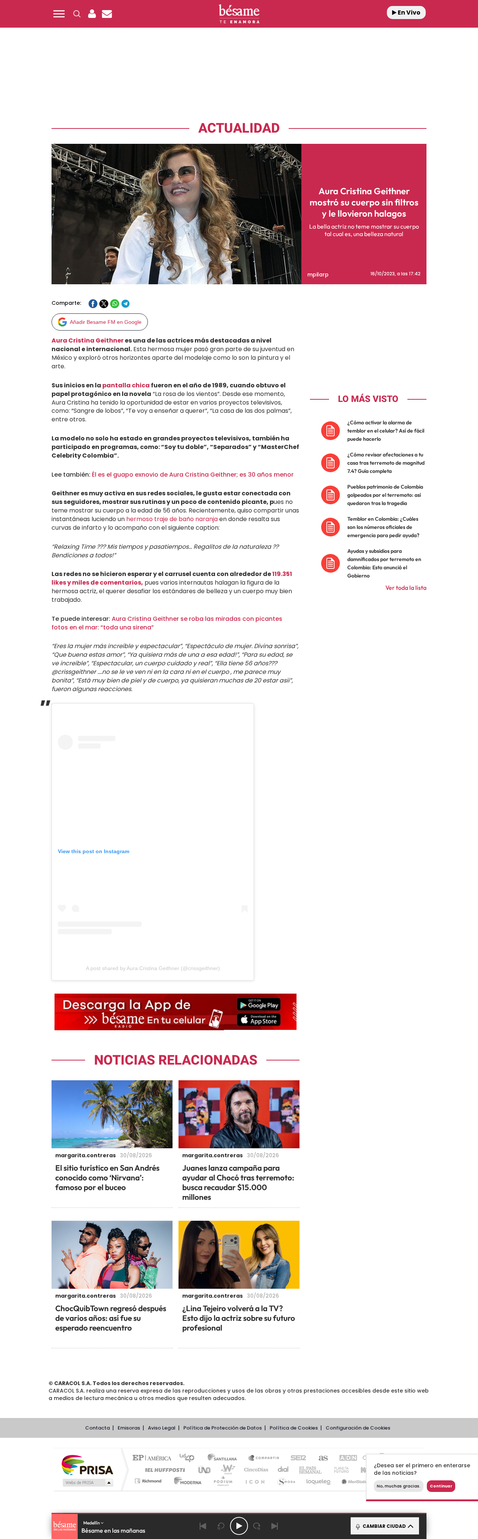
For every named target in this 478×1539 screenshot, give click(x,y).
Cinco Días (255, 1469)
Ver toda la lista (405, 587)
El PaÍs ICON (255, 1481)
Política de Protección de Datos (222, 1427)
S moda (286, 1481)
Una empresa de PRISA (87, 1464)
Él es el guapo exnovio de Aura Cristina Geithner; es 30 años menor (193, 474)
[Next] (275, 1526)
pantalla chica (126, 385)
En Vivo (408, 12)
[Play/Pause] (239, 1526)
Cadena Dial (283, 1469)
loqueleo (319, 1481)
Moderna (185, 1481)
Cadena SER (296, 1458)
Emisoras (129, 1427)
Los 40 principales (190, 1458)
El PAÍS (153, 1458)
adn (344, 1458)
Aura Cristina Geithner (88, 340)
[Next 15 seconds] (257, 1526)
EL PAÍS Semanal (311, 1469)
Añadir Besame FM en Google (106, 322)
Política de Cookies (294, 1427)
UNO (205, 1469)
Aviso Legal (162, 1427)
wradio (226, 1469)
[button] (59, 14)
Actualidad (239, 128)
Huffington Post (163, 1469)
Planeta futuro (338, 1469)
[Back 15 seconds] (221, 1526)
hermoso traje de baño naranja (171, 519)
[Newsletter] (106, 14)
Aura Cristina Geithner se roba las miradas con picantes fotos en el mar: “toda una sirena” (167, 623)
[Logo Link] (239, 14)
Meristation (355, 1481)
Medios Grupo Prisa (87, 1482)
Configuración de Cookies (358, 1427)
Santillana (224, 1458)
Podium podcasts (223, 1481)
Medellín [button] (92, 1523)
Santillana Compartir (264, 1458)
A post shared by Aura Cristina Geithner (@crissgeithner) (153, 968)
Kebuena (365, 1469)
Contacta (97, 1427)
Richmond (149, 1481)
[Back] (203, 1526)
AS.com (320, 1458)
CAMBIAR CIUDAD (383, 1526)
